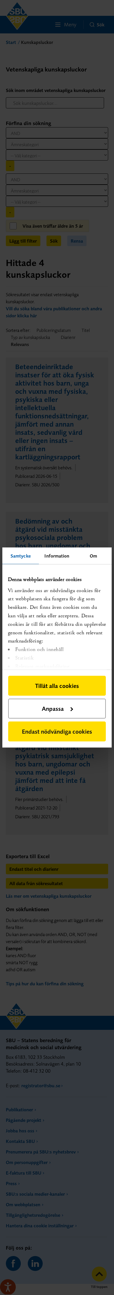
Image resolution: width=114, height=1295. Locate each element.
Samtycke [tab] (21, 556)
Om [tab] (93, 556)
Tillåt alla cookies (57, 686)
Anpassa (53, 709)
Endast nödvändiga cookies (57, 731)
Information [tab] (56, 556)
